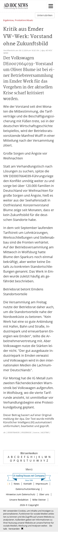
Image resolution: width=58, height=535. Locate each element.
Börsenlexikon (29, 453)
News (17, 483)
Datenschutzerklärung (28, 489)
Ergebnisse (8, 20)
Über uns (44, 494)
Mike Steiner (39, 499)
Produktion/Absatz (24, 20)
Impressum (42, 483)
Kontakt (28, 483)
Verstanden (14, 528)
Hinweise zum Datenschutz (20, 494)
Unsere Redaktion (19, 499)
